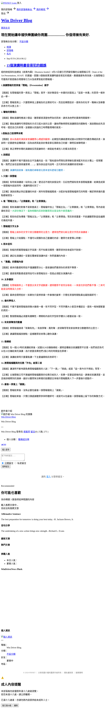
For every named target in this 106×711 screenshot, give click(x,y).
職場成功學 (23, 439)
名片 (9, 54)
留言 (33, 432)
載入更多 (5, 450)
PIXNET (32, 673)
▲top (3, 444)
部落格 (10, 50)
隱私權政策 (68, 673)
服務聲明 (79, 673)
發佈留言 (5, 467)
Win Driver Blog (16, 20)
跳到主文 (5, 28)
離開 (16, 705)
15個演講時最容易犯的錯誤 (26, 65)
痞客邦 (26, 432)
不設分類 (23, 41)
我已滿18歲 (6, 705)
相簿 (9, 47)
